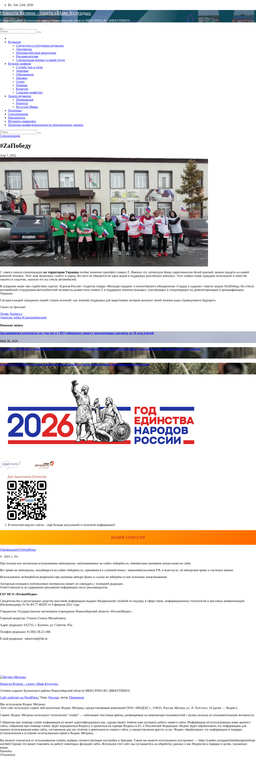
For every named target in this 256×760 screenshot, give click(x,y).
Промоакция (24, 99)
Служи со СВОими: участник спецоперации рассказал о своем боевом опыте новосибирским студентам (74, 364)
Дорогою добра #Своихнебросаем (23, 317)
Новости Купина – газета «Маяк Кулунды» (45, 12)
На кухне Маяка (27, 107)
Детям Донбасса (11, 314)
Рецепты (22, 103)
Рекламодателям (27, 56)
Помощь (21, 85)
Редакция (14, 42)
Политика (15, 110)
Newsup (53, 697)
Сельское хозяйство (29, 92)
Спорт (20, 81)
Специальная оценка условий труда (40, 60)
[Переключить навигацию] (1, 28)
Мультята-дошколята (22, 121)
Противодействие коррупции (36, 52)
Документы (24, 49)
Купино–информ (19, 63)
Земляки (21, 78)
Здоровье (22, 70)
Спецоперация (18, 114)
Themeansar (76, 697)
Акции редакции (19, 96)
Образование (25, 74)
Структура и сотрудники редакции (40, 45)
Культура (22, 88)
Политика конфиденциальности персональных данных (45, 125)
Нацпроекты (16, 117)
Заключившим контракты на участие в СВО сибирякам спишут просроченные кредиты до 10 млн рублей (77, 333)
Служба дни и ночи (29, 67)
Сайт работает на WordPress (19, 697)
